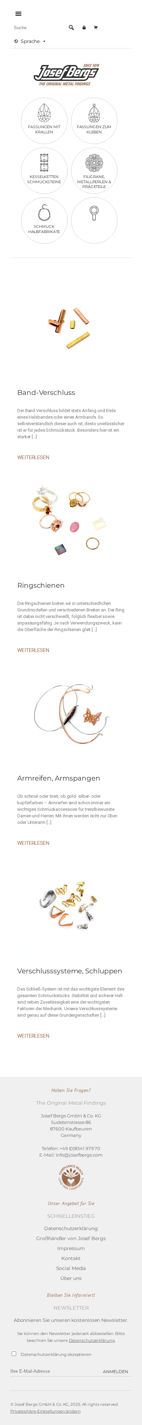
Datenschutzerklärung (92, 1340)
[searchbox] (44, 27)
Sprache (30, 41)
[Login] (84, 27)
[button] (71, 27)
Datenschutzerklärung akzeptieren (56, 1354)
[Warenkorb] (96, 27)
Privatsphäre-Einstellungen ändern (45, 1411)
